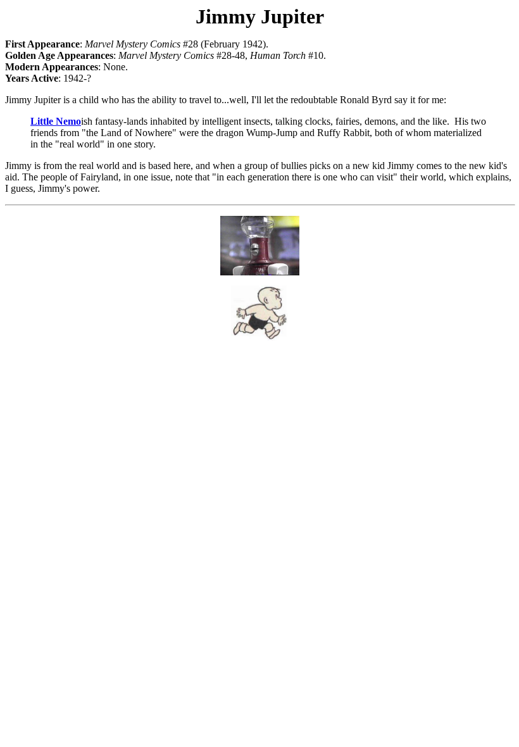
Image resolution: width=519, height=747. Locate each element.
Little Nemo (55, 121)
